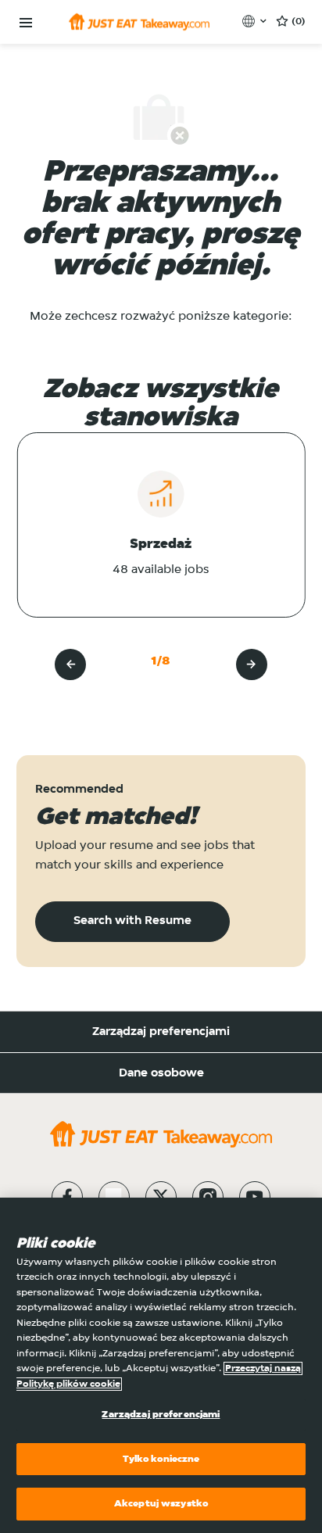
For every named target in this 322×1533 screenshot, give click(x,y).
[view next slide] (251, 664)
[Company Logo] (139, 22)
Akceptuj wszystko (161, 1504)
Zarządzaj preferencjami (161, 1032)
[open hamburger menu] (25, 23)
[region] (161, 1365)
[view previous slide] (70, 664)
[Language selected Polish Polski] (256, 21)
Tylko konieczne (161, 1459)
